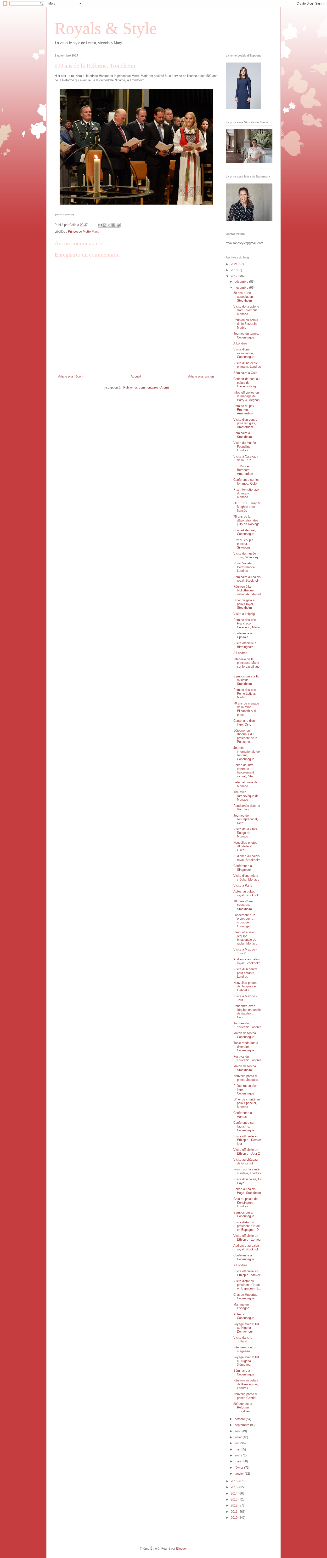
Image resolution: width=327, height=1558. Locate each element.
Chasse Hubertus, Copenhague (245, 1296)
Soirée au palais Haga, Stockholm (247, 1191)
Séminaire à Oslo (245, 373)
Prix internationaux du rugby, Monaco (246, 493)
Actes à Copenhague (243, 1316)
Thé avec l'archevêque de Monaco (246, 795)
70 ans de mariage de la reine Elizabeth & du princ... (246, 709)
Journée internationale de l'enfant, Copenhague (246, 753)
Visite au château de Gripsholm (245, 1161)
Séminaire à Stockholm (242, 435)
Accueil (136, 376)
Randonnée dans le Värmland (246, 807)
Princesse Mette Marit (83, 231)
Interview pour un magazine (245, 1349)
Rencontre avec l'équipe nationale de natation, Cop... (247, 1011)
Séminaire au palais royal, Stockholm (247, 579)
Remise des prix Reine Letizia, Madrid (244, 693)
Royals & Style (106, 28)
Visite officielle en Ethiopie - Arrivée (247, 1273)
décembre (242, 281)
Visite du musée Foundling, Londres (244, 446)
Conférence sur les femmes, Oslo (246, 481)
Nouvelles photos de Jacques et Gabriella (245, 986)
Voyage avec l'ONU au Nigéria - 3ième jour (246, 1360)
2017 (234, 276)
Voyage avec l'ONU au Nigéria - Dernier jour (246, 1327)
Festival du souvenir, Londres (247, 1058)
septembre (242, 1425)
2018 (234, 270)
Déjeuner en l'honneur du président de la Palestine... (245, 736)
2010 (234, 1517)
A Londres (240, 343)
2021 (234, 264)
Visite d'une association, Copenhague (243, 353)
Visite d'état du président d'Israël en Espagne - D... (247, 1226)
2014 (234, 1493)
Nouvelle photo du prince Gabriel (245, 1396)
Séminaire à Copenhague (243, 1372)
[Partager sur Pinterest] (118, 225)
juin (237, 1443)
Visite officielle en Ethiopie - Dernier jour (247, 1140)
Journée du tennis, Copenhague (246, 335)
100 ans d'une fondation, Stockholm (243, 905)
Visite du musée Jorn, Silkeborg (245, 555)
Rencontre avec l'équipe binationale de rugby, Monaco (245, 937)
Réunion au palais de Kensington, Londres (245, 1384)
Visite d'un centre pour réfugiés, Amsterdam (245, 423)
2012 (234, 1505)
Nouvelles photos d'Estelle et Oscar (245, 846)
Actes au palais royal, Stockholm (246, 893)
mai (238, 1449)
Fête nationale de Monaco (245, 784)
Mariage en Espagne (241, 1306)
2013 (234, 1499)
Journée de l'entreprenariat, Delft (245, 819)
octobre (240, 1419)
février (239, 1467)
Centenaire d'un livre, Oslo (244, 722)
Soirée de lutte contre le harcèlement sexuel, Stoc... (245, 770)
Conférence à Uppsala (242, 635)
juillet (239, 1437)
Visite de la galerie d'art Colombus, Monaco (246, 310)
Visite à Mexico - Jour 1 (245, 998)
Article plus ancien (201, 376)
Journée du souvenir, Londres (247, 1025)
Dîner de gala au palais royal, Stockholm (244, 603)
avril (238, 1455)
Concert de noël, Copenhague (244, 532)
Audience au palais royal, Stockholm (246, 858)
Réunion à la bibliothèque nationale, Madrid (247, 590)
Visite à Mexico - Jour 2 (245, 951)
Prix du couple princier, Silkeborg (243, 543)
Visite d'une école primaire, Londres (247, 365)
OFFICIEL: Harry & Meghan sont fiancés (246, 506)
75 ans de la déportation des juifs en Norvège (246, 520)
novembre (242, 287)
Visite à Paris (242, 885)
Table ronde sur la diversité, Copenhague (245, 1046)
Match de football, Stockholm (245, 1068)
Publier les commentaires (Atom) (146, 387)
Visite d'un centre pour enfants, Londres (245, 972)
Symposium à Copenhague (243, 1214)
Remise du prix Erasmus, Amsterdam (243, 409)
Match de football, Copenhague (245, 1035)
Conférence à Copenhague (243, 1257)
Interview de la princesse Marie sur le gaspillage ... (246, 664)
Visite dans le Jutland (242, 1339)
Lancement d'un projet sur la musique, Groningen (244, 920)
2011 (234, 1511)
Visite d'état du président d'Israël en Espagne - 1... (247, 1284)
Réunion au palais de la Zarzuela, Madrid (245, 323)
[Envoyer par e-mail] (100, 225)
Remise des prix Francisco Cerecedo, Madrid (247, 623)
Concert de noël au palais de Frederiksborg (246, 382)
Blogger (181, 1548)
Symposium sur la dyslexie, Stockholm (246, 680)
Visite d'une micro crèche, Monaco (246, 877)
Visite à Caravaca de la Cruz (245, 458)
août (238, 1431)
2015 (234, 1487)
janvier (240, 1473)
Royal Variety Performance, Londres (244, 567)
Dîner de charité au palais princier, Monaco (246, 1103)
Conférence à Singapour (242, 867)
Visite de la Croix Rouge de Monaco (245, 832)
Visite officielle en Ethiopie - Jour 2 (246, 1151)
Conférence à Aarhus (242, 1114)
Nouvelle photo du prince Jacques (245, 1078)
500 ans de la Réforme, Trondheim (242, 1407)
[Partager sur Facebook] (113, 225)
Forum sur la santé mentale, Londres (247, 1171)
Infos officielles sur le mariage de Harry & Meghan (246, 396)
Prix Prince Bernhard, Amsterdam (243, 469)
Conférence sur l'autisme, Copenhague (243, 1126)
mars (238, 1461)
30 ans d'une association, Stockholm (243, 296)
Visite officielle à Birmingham (244, 645)
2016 (234, 1481)
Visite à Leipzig (244, 614)
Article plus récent (70, 376)
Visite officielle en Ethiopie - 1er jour (247, 1237)
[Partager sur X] (109, 225)
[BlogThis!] (104, 225)
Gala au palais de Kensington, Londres (245, 1202)
